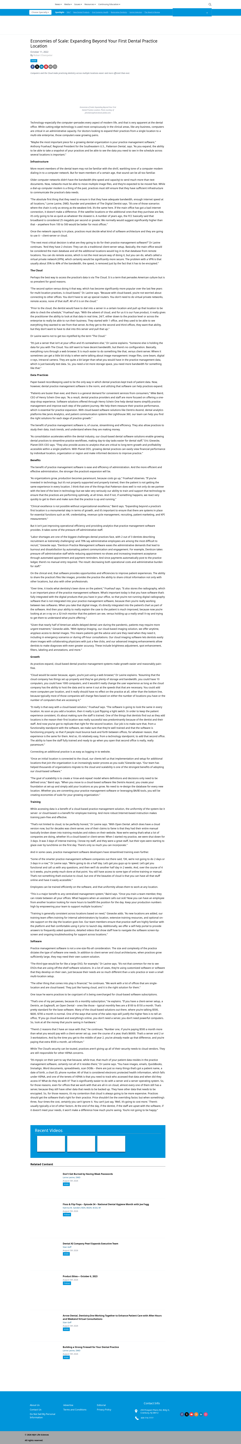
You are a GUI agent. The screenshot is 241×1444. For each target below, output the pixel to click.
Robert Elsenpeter (43, 55)
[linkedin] (41, 66)
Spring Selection (135, 12)
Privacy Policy (104, 1409)
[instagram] (206, 1414)
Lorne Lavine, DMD (71, 1177)
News (57, 4)
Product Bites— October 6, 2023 (80, 1276)
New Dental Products (81, 12)
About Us (35, 1405)
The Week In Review (152, 12)
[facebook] (32, 66)
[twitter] (37, 66)
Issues (77, 4)
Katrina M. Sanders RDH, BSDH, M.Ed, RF (82, 1207)
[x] (187, 1414)
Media (67, 4)
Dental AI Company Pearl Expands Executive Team (90, 1243)
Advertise (68, 1405)
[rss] (196, 1414)
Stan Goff (67, 1247)
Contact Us (35, 1409)
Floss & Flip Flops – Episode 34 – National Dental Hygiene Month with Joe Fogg (106, 1204)
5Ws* (69, 12)
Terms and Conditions (74, 1409)
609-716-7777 (147, 1417)
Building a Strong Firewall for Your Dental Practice (91, 1347)
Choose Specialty (39, 12)
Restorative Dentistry (119, 12)
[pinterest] (46, 66)
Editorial (101, 1405)
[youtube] (191, 1414)
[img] (40, 4)
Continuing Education (108, 4)
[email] (50, 66)
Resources (89, 4)
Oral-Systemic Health (100, 12)
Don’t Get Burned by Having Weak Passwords (88, 1173)
